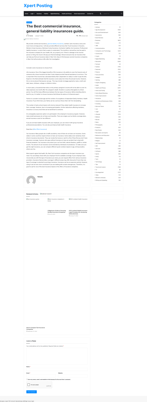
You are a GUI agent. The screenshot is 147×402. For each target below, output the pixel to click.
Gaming (97, 80)
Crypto (97, 56)
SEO (96, 146)
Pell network (12, 401)
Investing (97, 103)
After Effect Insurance (39, 129)
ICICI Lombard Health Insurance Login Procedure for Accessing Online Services (78, 212)
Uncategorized (99, 172)
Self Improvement (100, 143)
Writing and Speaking (101, 180)
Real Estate (98, 130)
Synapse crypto (4, 401)
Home (26, 13)
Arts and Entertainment (101, 32)
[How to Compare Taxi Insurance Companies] (35, 262)
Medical (97, 117)
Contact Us (90, 13)
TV (96, 169)
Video (97, 175)
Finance (97, 72)
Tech (96, 159)
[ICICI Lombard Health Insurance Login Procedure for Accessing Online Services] (78, 203)
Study (97, 156)
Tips (96, 164)
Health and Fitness (67, 13)
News (97, 122)
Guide (97, 85)
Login (32, 13)
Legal (96, 111)
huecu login (31, 401)
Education (98, 61)
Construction (99, 53)
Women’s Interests (100, 177)
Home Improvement (79, 13)
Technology (98, 161)
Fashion (46, 13)
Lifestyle (97, 114)
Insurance (29, 22)
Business (39, 13)
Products (97, 127)
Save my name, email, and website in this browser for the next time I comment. (49, 379)
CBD (96, 45)
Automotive (98, 35)
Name (28, 366)
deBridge (25, 401)
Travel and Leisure (100, 167)
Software (97, 151)
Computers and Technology (103, 51)
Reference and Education (102, 135)
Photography (99, 125)
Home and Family (100, 90)
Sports (97, 154)
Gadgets (97, 77)
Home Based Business (101, 93)
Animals (97, 27)
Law (96, 109)
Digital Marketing (55, 13)
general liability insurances (55, 43)
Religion (97, 140)
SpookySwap (19, 401)
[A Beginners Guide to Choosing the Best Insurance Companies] (57, 203)
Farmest (97, 64)
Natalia (31, 35)
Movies (97, 119)
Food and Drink (99, 74)
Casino (97, 43)
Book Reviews (99, 37)
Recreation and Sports (101, 132)
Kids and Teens (99, 106)
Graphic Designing (100, 82)
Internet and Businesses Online (103, 101)
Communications (100, 48)
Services (97, 148)
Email (28, 373)
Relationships (99, 138)
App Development (100, 29)
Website (60, 373)
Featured (97, 69)
